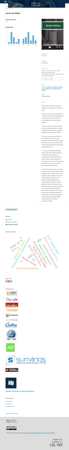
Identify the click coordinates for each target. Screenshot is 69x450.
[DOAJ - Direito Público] (12, 371)
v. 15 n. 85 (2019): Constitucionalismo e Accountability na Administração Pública (37, 6)
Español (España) (12, 222)
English (9, 219)
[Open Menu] (5, 1)
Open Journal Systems (12, 413)
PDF (45, 55)
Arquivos (12, 6)
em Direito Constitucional (26, 391)
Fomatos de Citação (48, 79)
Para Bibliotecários (10, 406)
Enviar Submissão (11, 209)
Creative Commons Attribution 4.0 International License (39, 433)
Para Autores (9, 404)
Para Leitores (9, 401)
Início (7, 6)
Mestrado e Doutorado (12, 391)
